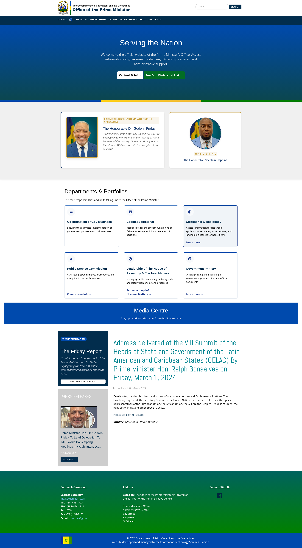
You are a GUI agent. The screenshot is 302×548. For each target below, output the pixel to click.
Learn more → (195, 242)
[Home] (71, 19)
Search (235, 6)
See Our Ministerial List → (164, 75)
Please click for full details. (128, 414)
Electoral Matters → (138, 294)
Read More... (69, 459)
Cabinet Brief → (130, 75)
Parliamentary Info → (140, 290)
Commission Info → (79, 294)
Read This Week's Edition (83, 381)
